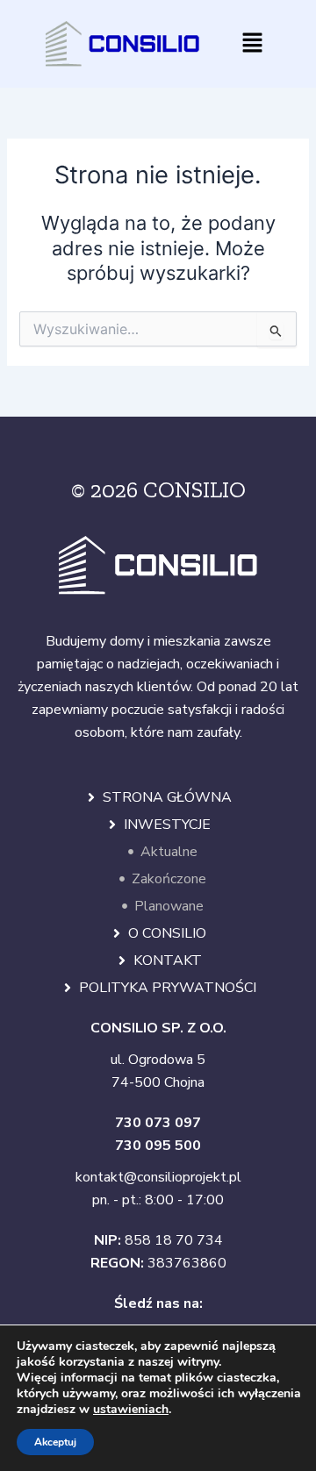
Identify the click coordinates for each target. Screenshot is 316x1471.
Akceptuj (55, 1442)
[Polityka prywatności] (68, 988)
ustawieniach (131, 1409)
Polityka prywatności (167, 987)
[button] (252, 43)
